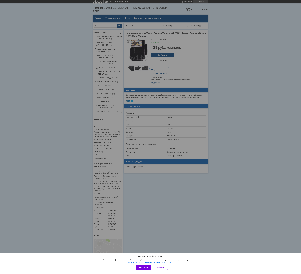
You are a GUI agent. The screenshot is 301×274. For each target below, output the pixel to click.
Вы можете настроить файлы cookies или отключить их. (149, 262)
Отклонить (161, 267)
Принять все (143, 267)
